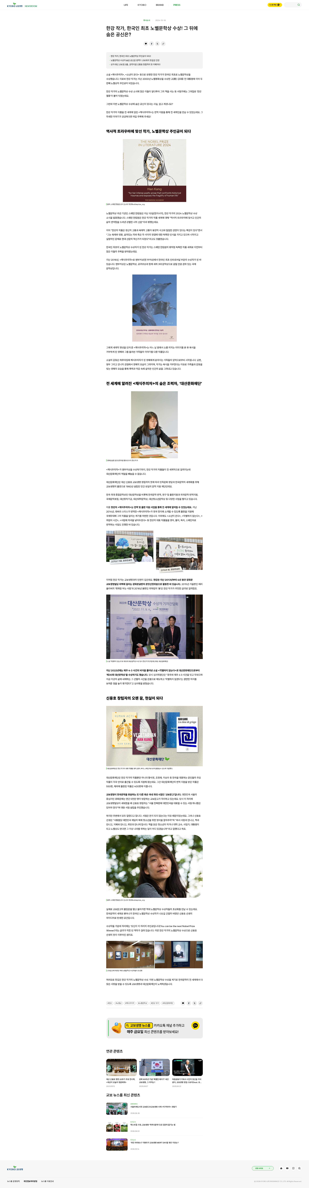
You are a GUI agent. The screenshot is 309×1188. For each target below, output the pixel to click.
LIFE (126, 5)
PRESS (176, 5)
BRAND (160, 5)
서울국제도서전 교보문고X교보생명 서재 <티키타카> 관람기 (153, 1107)
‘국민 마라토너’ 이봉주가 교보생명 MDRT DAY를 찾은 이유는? (154, 1143)
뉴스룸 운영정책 (13, 1181)
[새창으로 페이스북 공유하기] (151, 43)
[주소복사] (163, 43)
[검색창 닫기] (293, 4)
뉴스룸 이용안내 (47, 1181)
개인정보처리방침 (30, 1181)
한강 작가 (155, 1003)
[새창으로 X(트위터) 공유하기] (157, 43)
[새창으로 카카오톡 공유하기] (145, 43)
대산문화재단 (168, 1003)
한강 (110, 1003)
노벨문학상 (143, 1003)
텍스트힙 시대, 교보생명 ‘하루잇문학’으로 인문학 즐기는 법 (152, 1125)
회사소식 (146, 20)
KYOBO (142, 5)
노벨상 (119, 1003)
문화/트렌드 (134, 1104)
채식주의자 (130, 1003)
